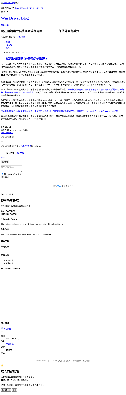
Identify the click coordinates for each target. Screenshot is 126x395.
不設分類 (21, 37)
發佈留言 (5, 177)
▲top (3, 157)
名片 (8, 48)
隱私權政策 (77, 361)
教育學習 (20, 153)
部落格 (9, 45)
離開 (14, 390)
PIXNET (44, 361)
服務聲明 (86, 361)
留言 (29, 146)
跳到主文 (5, 25)
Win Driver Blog (15, 18)
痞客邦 (24, 146)
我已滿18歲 (6, 390)
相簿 (8, 42)
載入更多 (5, 162)
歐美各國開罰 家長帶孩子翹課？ (27, 58)
